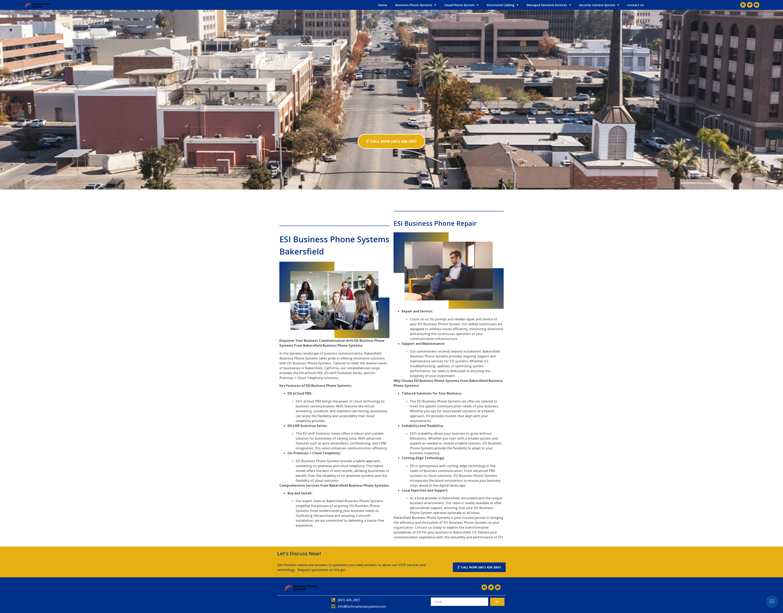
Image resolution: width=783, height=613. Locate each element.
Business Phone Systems (413, 5)
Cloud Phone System (459, 5)
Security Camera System (597, 5)
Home (382, 5)
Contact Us (635, 5)
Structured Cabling (500, 5)
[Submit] (497, 602)
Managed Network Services (546, 5)
